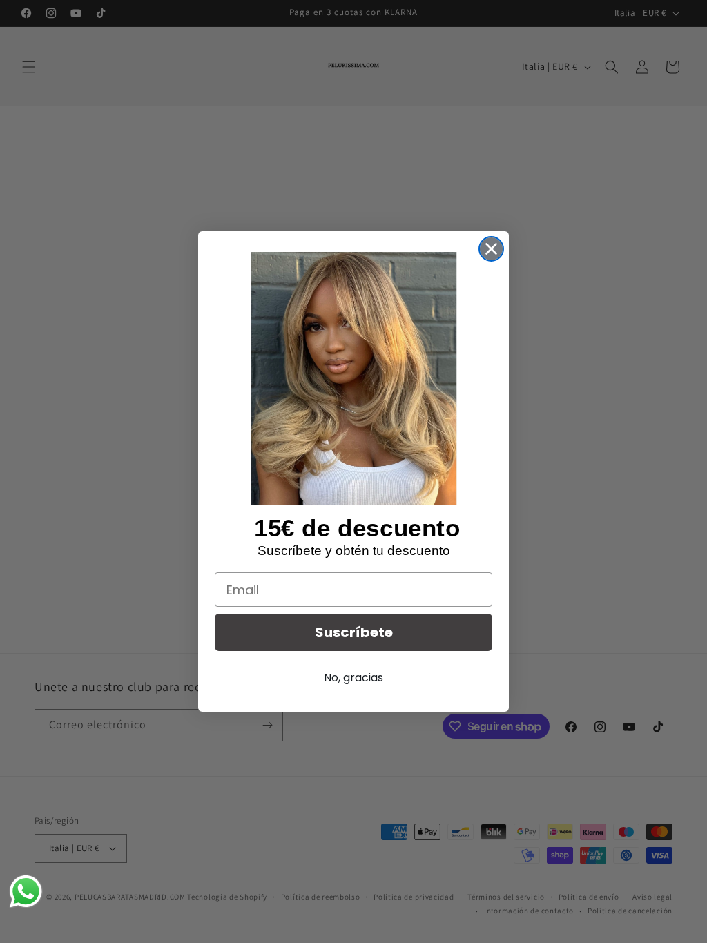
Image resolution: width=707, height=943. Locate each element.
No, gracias (353, 678)
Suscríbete (354, 632)
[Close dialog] (491, 249)
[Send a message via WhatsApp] (26, 892)
